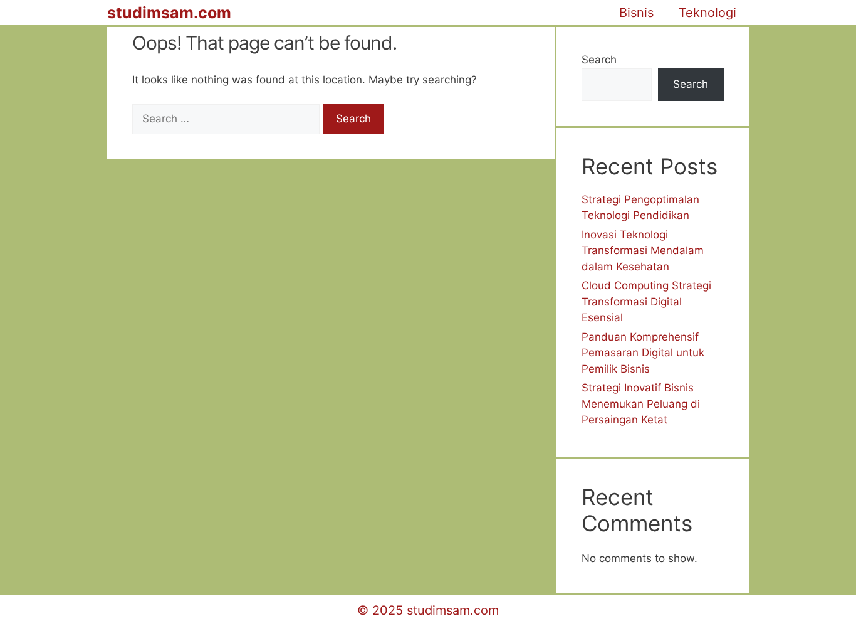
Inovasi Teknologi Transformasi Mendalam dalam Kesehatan (643, 250)
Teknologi (707, 12)
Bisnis (636, 12)
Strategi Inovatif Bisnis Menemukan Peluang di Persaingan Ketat (641, 403)
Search (599, 59)
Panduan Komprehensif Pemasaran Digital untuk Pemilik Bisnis (643, 353)
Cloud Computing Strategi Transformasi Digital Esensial (646, 301)
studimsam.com (169, 12)
